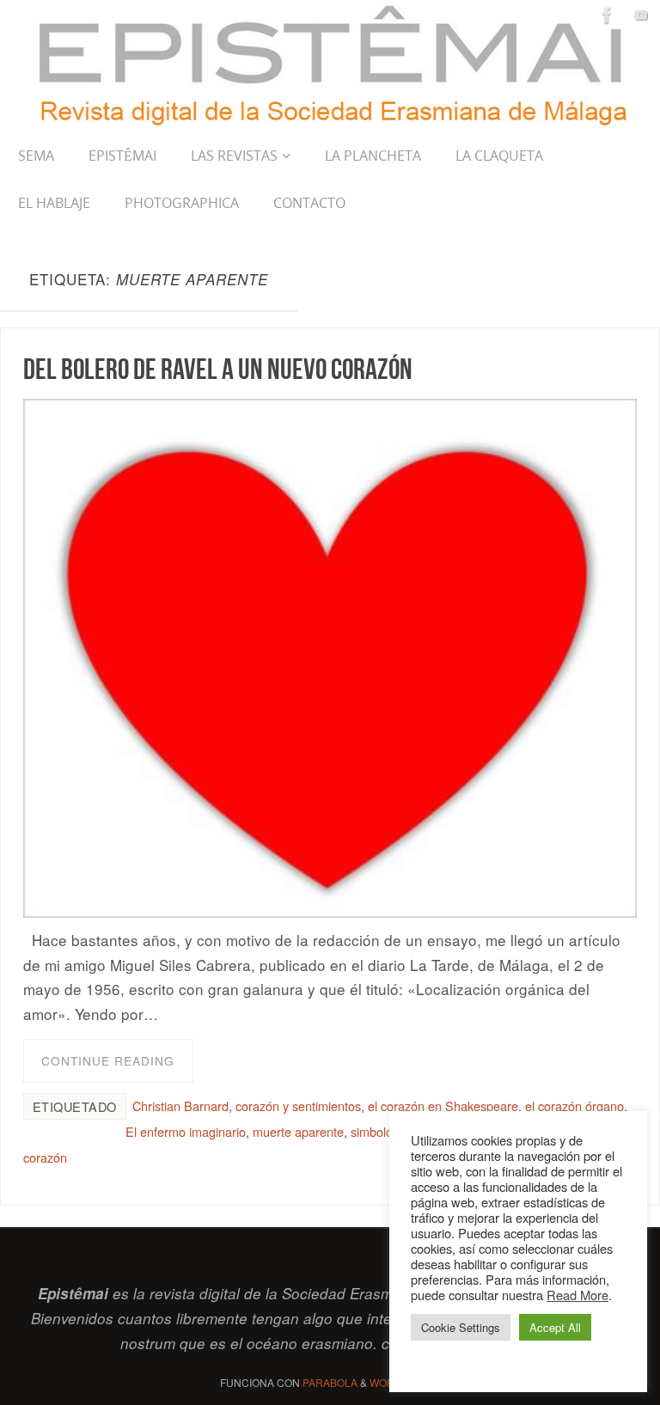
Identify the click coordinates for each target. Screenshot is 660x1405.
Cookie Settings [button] (460, 1327)
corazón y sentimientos (298, 1106)
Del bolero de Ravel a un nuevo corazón (217, 368)
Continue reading (107, 1060)
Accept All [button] (555, 1327)
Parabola (330, 1382)
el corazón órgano (574, 1106)
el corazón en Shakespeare (443, 1106)
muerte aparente (298, 1131)
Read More (577, 1295)
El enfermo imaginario (185, 1131)
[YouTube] (641, 14)
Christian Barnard (180, 1106)
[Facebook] (607, 14)
